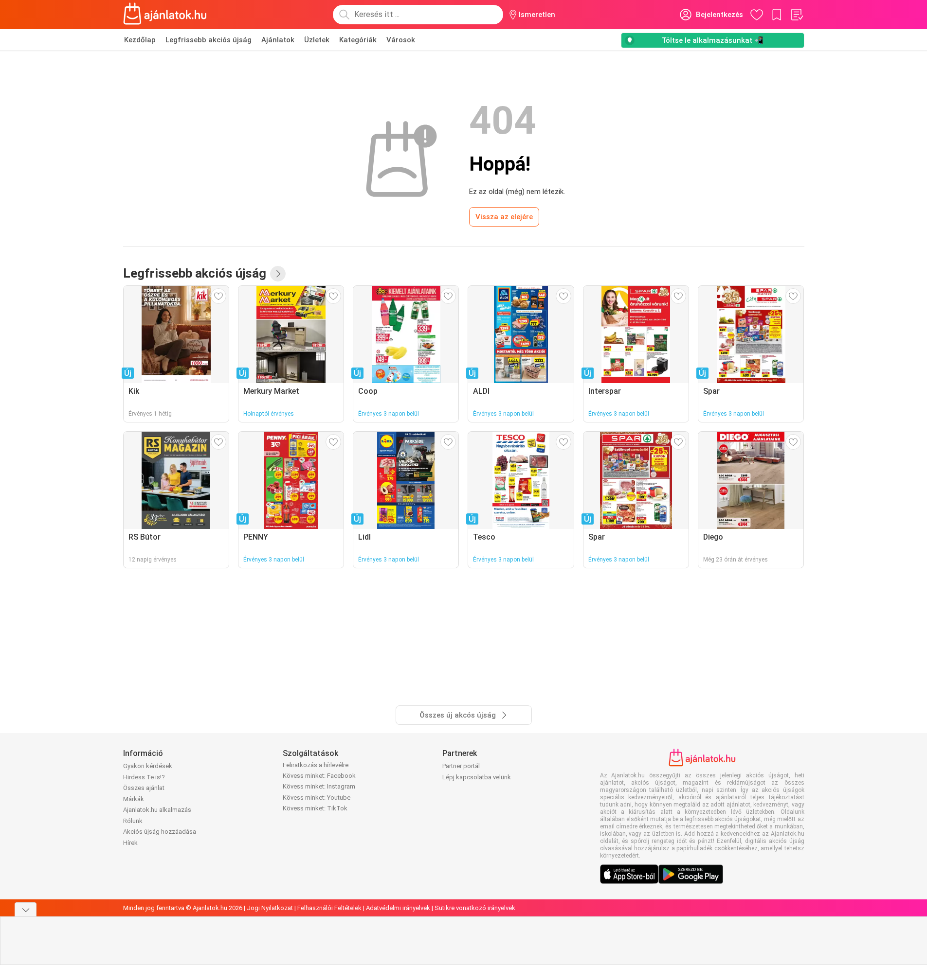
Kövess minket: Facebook (319, 775)
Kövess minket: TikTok (315, 808)
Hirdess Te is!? (144, 777)
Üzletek (316, 39)
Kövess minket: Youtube (316, 797)
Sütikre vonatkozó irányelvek (475, 908)
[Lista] (796, 14)
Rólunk (133, 821)
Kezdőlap (140, 39)
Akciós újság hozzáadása (159, 831)
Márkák (133, 799)
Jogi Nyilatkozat (270, 908)
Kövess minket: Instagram (319, 786)
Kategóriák (358, 39)
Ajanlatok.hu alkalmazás (157, 809)
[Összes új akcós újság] (278, 273)
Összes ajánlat (143, 787)
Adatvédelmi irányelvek (398, 908)
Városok (400, 39)
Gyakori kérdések (147, 766)
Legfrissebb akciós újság (208, 39)
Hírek (130, 842)
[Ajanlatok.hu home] (165, 14)
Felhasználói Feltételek (329, 908)
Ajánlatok (277, 39)
